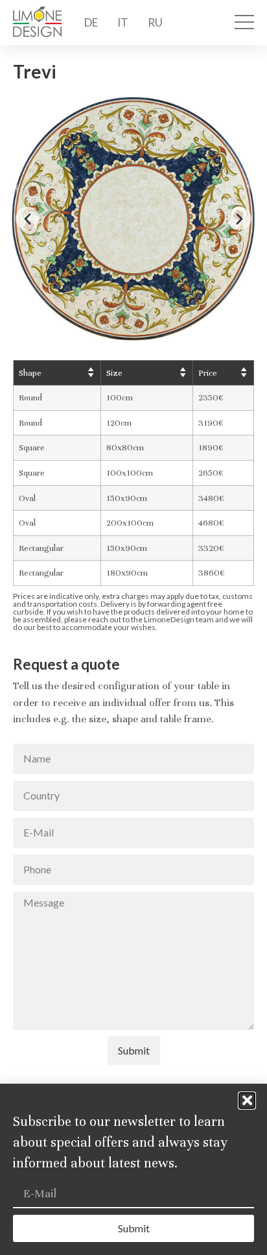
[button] (28, 218)
